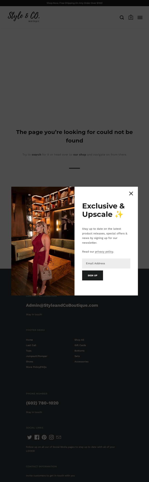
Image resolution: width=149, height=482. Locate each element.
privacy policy (104, 251)
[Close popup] (131, 193)
